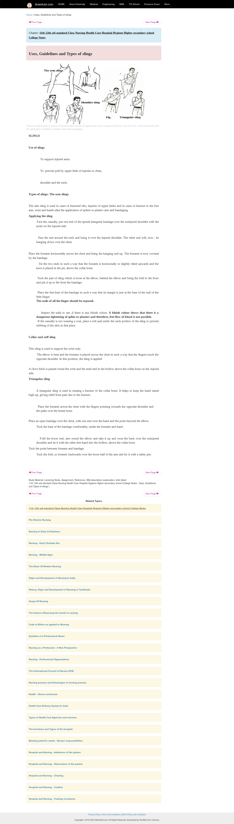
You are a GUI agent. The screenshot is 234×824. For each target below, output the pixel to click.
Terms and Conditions (110, 814)
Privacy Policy (94, 814)
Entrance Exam (152, 4)
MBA (121, 4)
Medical (94, 4)
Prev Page (36, 22)
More (167, 4)
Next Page (151, 22)
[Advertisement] (187, 61)
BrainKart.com (44, 4)
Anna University (77, 4)
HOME (61, 4)
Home (29, 15)
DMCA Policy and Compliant (133, 814)
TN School (134, 4)
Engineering (109, 4)
